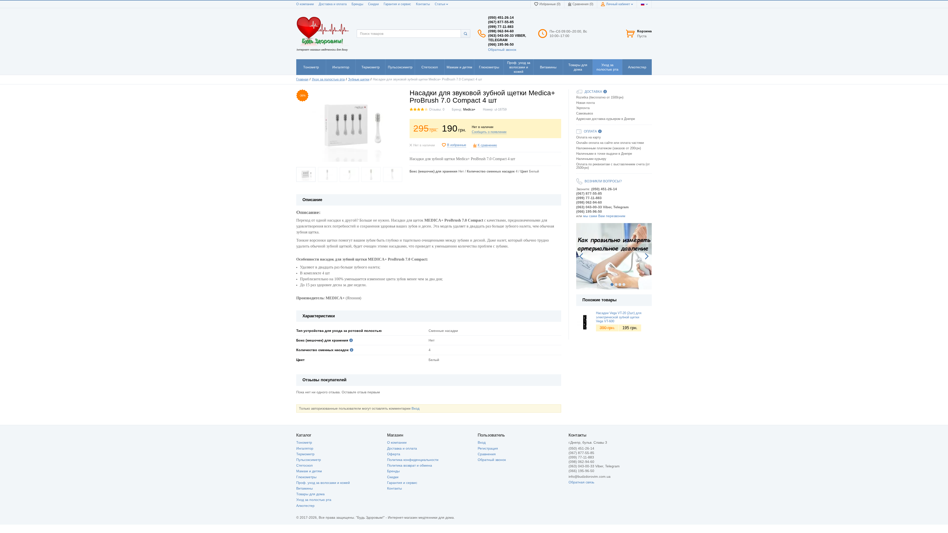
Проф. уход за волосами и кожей (323, 483)
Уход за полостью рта (313, 500)
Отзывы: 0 (436, 109)
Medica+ (469, 109)
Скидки (373, 4)
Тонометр (304, 442)
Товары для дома (310, 494)
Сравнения (487, 454)
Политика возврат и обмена (409, 465)
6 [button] (623, 284)
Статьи (440, 4)
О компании (305, 4)
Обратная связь (581, 482)
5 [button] (619, 284)
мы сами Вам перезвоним (604, 216)
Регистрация (488, 448)
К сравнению (487, 145)
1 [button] (604, 284)
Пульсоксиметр (308, 460)
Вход (415, 408)
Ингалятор (304, 448)
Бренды (357, 4)
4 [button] (615, 284)
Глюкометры (306, 477)
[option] (614, 256)
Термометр (305, 454)
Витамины (304, 488)
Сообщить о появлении (489, 132)
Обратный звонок (502, 50)
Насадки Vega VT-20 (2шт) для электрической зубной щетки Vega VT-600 (618, 317)
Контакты (423, 4)
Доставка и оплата (333, 4)
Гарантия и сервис (397, 4)
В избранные (456, 145)
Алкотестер (305, 506)
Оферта (393, 454)
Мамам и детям (309, 471)
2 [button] (608, 284)
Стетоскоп (304, 465)
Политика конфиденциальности (412, 460)
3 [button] (612, 284)
